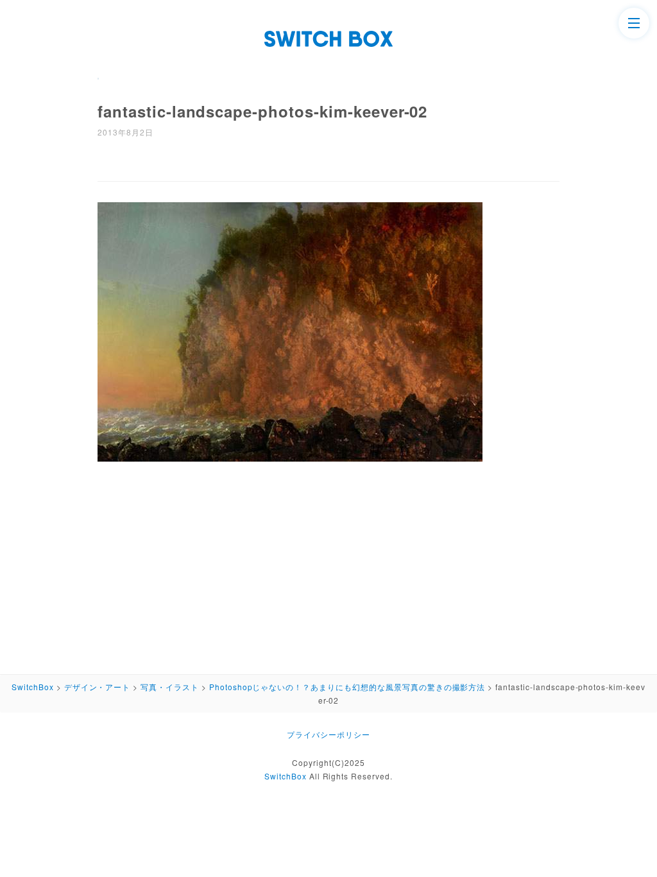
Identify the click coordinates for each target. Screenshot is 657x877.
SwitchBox (285, 775)
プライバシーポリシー (328, 734)
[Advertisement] (328, 564)
